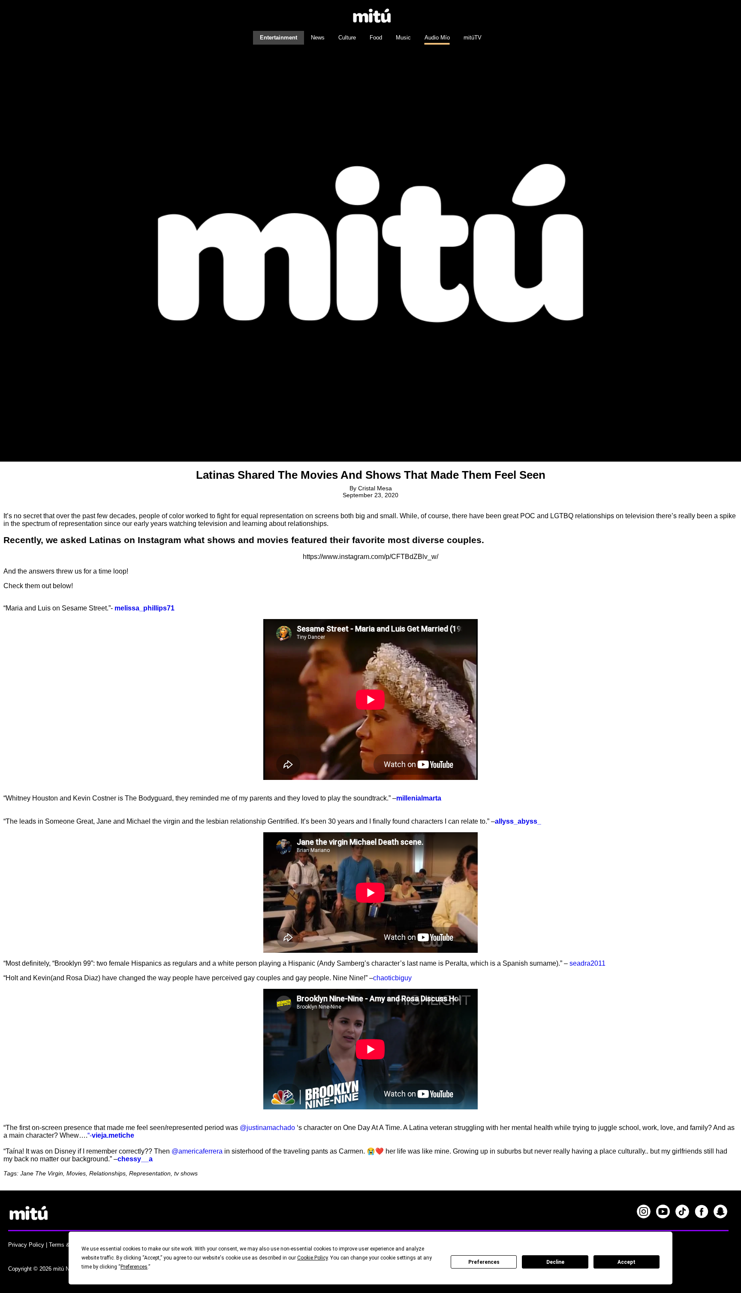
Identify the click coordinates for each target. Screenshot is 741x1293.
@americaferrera (197, 1151)
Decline (555, 1262)
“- (89, 1135)
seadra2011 (587, 963)
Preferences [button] (134, 1267)
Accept (627, 1262)
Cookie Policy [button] (312, 1258)
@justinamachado (267, 1127)
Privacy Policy (26, 1245)
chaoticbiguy (392, 978)
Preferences (484, 1262)
